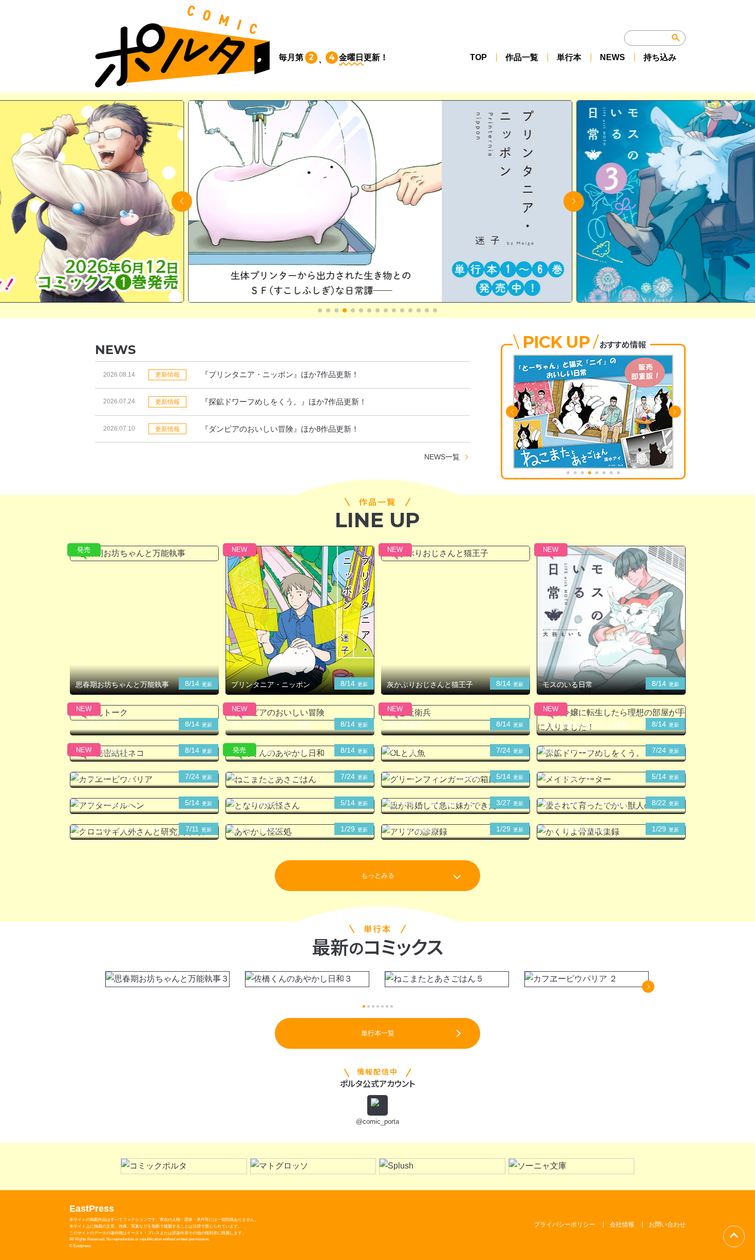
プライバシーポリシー (564, 1224)
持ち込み (660, 57)
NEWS (612, 57)
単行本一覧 (377, 1033)
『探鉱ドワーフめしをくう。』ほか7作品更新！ (284, 401)
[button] (320, 310)
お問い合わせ (667, 1224)
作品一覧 (521, 57)
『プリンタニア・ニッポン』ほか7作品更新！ (280, 374)
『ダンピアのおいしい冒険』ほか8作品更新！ (280, 428)
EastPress (91, 1208)
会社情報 (622, 1224)
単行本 (569, 57)
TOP (478, 57)
